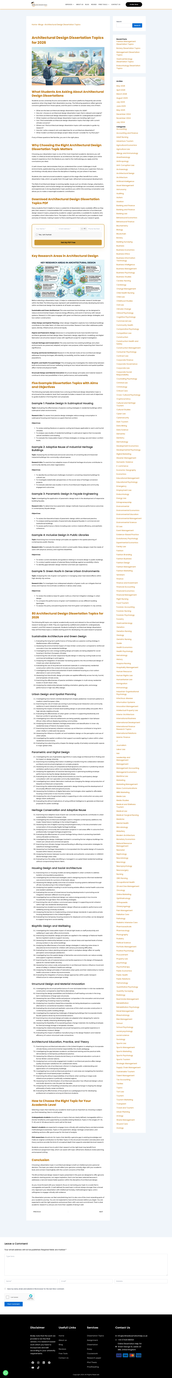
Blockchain (121, 234)
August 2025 (122, 98)
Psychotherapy (123, 967)
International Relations (126, 733)
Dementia (120, 434)
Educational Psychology (127, 482)
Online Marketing (123, 894)
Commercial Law (123, 321)
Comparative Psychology (127, 329)
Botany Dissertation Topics (128, 48)
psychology (121, 962)
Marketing (120, 780)
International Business (126, 718)
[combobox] (83, 229)
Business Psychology (125, 272)
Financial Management (126, 595)
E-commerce (122, 466)
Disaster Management (126, 458)
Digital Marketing (123, 454)
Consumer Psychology (126, 352)
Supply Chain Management (128, 1067)
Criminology (121, 387)
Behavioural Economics (126, 217)
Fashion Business (124, 558)
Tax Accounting (123, 1079)
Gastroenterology (124, 623)
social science (122, 1035)
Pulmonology (122, 983)
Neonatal (120, 850)
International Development (128, 722)
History (119, 659)
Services (68, 4)
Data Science (122, 430)
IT (117, 741)
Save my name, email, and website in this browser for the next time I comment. (35, 1289)
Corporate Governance (126, 364)
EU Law (119, 526)
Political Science (123, 942)
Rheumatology (122, 1015)
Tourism (120, 1095)
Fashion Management (126, 566)
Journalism (121, 745)
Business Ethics (123, 254)
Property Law (122, 959)
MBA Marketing (122, 792)
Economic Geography (126, 470)
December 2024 (123, 114)
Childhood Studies (124, 301)
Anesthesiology (123, 157)
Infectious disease (124, 698)
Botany (119, 237)
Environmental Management (129, 518)
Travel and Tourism (125, 1107)
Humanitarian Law (124, 679)
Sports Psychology (124, 1055)
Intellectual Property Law (127, 710)
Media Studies (122, 800)
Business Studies (123, 276)
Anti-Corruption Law (125, 165)
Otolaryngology (123, 906)
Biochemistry (122, 225)
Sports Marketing (124, 1051)
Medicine (120, 819)
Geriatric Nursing (123, 639)
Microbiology (122, 827)
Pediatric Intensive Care (126, 922)
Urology (119, 1116)
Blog (87, 4)
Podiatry (120, 938)
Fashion (119, 550)
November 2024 (123, 118)
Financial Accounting (125, 587)
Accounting (121, 129)
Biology (119, 229)
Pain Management (124, 910)
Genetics (120, 627)
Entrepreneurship (124, 502)
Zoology (120, 1128)
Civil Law (120, 305)
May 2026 (120, 86)
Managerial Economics (126, 772)
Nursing (119, 874)
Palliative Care (122, 914)
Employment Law (123, 490)
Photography (122, 934)
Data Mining (121, 425)
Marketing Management (127, 784)
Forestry (120, 619)
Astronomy (121, 189)
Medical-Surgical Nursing (127, 815)
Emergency (121, 486)
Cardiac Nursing (123, 280)
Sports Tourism (123, 1059)
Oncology (120, 890)
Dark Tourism (122, 421)
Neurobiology (122, 858)
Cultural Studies (123, 409)
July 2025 (120, 102)
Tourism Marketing (124, 1099)
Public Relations (123, 979)
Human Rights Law (124, 675)
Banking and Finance (125, 205)
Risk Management (124, 1019)
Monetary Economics (125, 839)
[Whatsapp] (5, 1373)
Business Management (126, 268)
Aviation (120, 201)
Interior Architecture (125, 714)
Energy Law (121, 498)
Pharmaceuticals (123, 926)
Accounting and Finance (127, 133)
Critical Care (122, 391)
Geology (120, 635)
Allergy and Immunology (127, 153)
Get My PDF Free (68, 242)
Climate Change (123, 309)
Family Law (121, 546)
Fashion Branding (124, 554)
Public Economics (124, 971)
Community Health (124, 325)
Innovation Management (127, 706)
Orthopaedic (122, 902)
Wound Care (122, 1124)
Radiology (120, 995)
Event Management (125, 530)
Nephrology (121, 854)
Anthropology (122, 161)
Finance (119, 579)
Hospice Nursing (123, 663)
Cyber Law (121, 413)
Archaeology (122, 169)
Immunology (122, 687)
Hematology (121, 655)
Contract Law (122, 356)
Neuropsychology (124, 866)
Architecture (121, 177)
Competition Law (123, 333)
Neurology (121, 862)
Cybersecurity (122, 417)
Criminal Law (122, 382)
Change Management (126, 289)
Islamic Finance (123, 737)
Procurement (122, 954)
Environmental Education (127, 514)
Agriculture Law (123, 149)
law (118, 753)
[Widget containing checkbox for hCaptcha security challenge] (19, 1297)
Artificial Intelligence (125, 181)
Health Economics (124, 647)
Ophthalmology (123, 898)
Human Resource (124, 671)
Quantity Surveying (124, 991)
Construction (122, 337)
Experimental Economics (127, 542)
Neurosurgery (122, 870)
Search (119, 22)
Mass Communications (126, 788)
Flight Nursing (122, 599)
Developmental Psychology (128, 450)
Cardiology (121, 285)
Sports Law (121, 1043)
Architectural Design (125, 173)
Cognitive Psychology (126, 317)
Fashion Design (123, 562)
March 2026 (121, 94)
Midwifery (120, 831)
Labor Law (120, 749)
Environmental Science (126, 522)
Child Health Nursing (125, 293)
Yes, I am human (45, 235)
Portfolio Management (126, 946)
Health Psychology (124, 651)
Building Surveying (124, 242)
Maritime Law (122, 776)
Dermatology (122, 442)
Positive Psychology (125, 950)
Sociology (120, 1039)
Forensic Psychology (125, 615)
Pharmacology (122, 930)
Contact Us (115, 4)
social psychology (124, 1031)
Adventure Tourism (124, 141)
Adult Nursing (122, 137)
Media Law (121, 796)
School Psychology (124, 1027)
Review (93, 4)
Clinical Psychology (124, 313)
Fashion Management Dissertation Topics (126, 42)
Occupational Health (125, 882)
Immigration (121, 683)
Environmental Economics (127, 510)
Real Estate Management (127, 999)
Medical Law (121, 811)
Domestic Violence (124, 462)
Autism (119, 197)
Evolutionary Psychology (127, 538)
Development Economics (127, 446)
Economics (121, 474)
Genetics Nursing (124, 631)
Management (122, 764)
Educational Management (127, 478)
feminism (120, 575)
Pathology (120, 918)
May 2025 (120, 110)
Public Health (122, 975)
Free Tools (102, 4)
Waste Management (125, 1120)
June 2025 (121, 106)
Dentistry (120, 438)
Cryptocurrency (123, 399)
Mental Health (122, 823)
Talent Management (125, 1075)
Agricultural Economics (126, 145)
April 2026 (120, 90)
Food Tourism (122, 603)
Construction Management (128, 348)
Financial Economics (125, 591)
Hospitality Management (127, 667)
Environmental (122, 506)
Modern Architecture (125, 835)
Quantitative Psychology (127, 987)
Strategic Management (126, 1063)
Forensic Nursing (123, 611)
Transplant (121, 1104)
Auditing (120, 193)
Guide (119, 643)
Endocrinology (122, 494)
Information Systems (125, 702)
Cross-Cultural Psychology (128, 395)
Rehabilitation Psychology (127, 1007)
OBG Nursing (122, 878)
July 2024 (120, 122)
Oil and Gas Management (127, 886)
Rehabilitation (122, 1003)
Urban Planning (123, 1112)
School (119, 1023)
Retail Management (125, 1011)
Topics (119, 1087)
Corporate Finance (124, 360)
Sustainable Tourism (125, 1071)
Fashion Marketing (124, 570)
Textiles (119, 1083)
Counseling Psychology (126, 379)
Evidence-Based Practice (127, 534)
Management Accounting (127, 768)
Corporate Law (123, 368)
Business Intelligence (125, 264)
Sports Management (125, 1047)
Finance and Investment (127, 583)
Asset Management (125, 185)
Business (120, 246)
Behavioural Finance (125, 221)
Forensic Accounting (125, 607)
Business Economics (125, 250)
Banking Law (121, 213)
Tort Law (120, 1091)
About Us (79, 4)
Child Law (120, 297)
